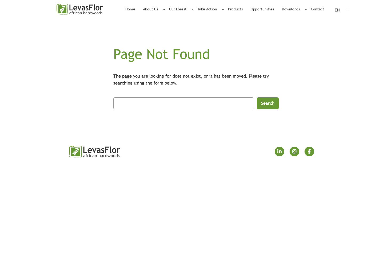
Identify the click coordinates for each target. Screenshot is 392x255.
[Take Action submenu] (223, 9)
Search (267, 103)
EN (337, 10)
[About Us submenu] (164, 9)
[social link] (279, 151)
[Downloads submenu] (306, 9)
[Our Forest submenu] (192, 9)
